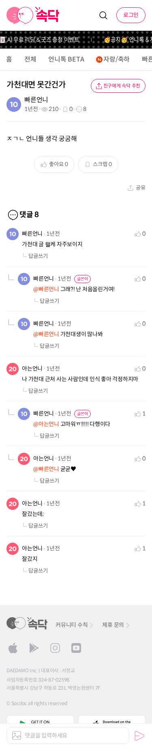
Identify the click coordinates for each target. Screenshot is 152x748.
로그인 (131, 15)
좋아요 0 (58, 164)
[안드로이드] (34, 647)
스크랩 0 (102, 164)
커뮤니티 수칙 (72, 625)
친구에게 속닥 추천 (122, 86)
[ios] (12, 647)
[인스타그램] (55, 647)
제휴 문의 (113, 625)
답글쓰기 (38, 256)
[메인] (33, 15)
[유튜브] (76, 647)
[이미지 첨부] (16, 735)
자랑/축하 (116, 59)
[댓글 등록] (139, 736)
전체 (30, 59)
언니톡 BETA (66, 59)
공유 (141, 187)
